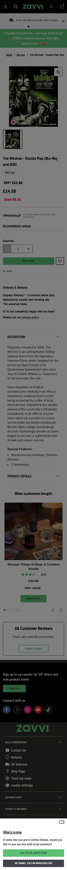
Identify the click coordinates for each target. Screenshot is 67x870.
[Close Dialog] (62, 822)
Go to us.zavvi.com (33, 853)
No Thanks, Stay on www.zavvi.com (33, 863)
